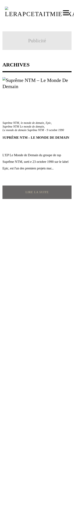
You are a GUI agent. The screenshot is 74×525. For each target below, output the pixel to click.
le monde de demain (32, 122)
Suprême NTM (10, 122)
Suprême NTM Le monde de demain (23, 126)
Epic (48, 122)
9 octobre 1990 (55, 130)
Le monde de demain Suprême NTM (23, 130)
